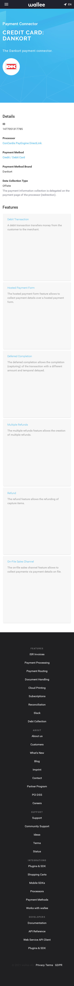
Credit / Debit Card (14, 157)
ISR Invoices (37, 654)
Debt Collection (37, 721)
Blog (37, 761)
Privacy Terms (44, 965)
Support (37, 817)
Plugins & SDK (37, 866)
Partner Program (37, 786)
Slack (37, 713)
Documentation (37, 923)
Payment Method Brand (17, 166)
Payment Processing (37, 662)
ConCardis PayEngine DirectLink (22, 143)
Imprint (37, 769)
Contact (37, 778)
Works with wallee (37, 908)
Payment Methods (37, 899)
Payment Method (13, 152)
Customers (37, 744)
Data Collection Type (15, 180)
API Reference (37, 931)
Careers (37, 803)
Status (37, 851)
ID (4, 124)
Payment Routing (37, 671)
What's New (37, 752)
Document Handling (37, 679)
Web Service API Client (37, 939)
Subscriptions (37, 696)
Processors (37, 891)
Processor (9, 138)
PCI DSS (37, 794)
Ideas (37, 834)
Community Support (37, 826)
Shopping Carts (37, 874)
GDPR (58, 965)
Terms (37, 843)
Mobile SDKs (37, 883)
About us (37, 736)
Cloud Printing (37, 687)
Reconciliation (37, 704)
